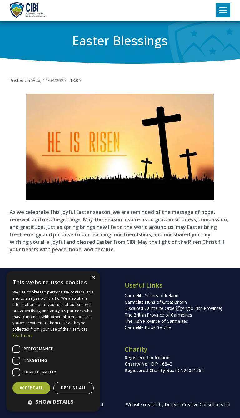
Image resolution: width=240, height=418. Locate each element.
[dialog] (53, 341)
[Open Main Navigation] (223, 10)
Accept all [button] (31, 388)
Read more (22, 335)
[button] (53, 402)
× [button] (93, 277)
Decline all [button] (73, 388)
